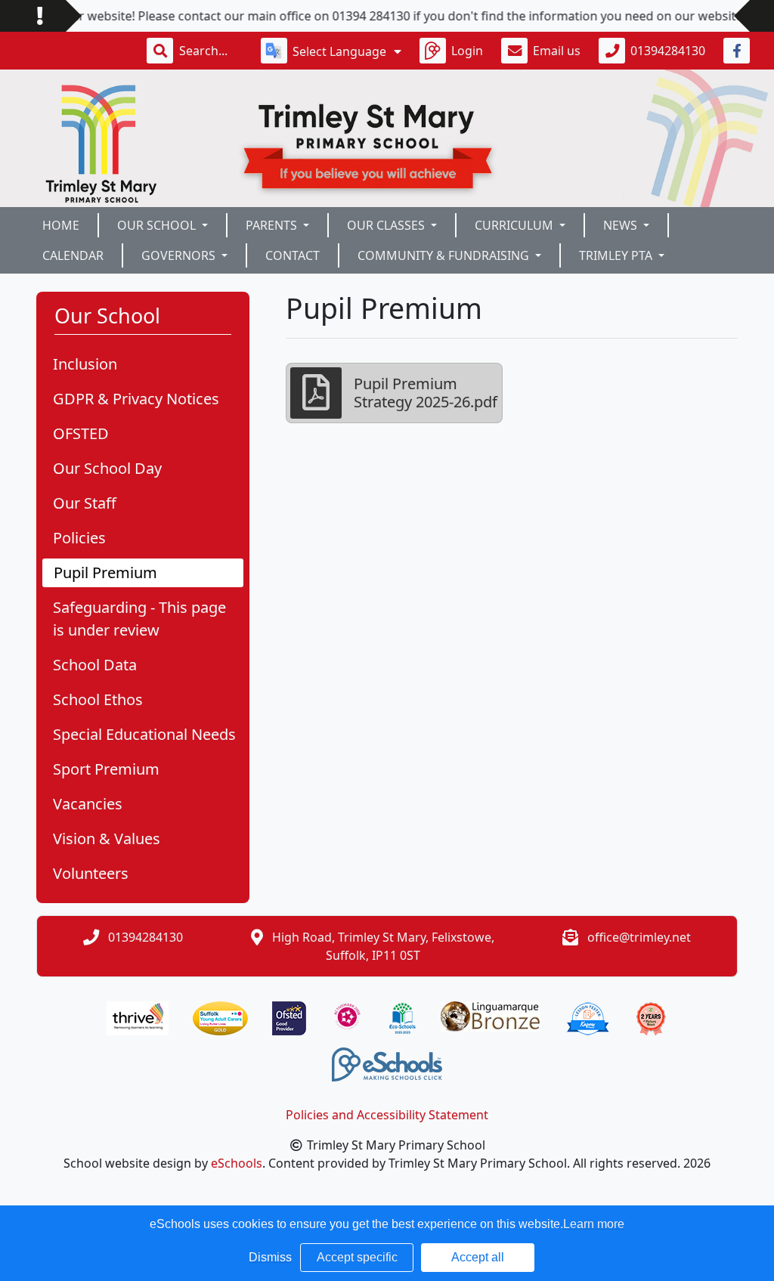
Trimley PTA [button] (617, 255)
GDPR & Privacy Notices (136, 398)
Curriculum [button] (515, 225)
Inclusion (85, 364)
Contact (292, 255)
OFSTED (81, 433)
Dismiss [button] (270, 1257)
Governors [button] (179, 255)
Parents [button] (273, 225)
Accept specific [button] (357, 1257)
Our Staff (84, 503)
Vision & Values (106, 838)
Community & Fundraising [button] (445, 255)
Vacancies (87, 804)
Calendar (73, 255)
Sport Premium (106, 769)
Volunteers (90, 873)
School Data (95, 664)
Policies (79, 538)
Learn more (593, 1224)
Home (60, 225)
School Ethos (98, 699)
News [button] (621, 225)
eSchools (236, 1163)
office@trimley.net (639, 937)
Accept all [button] (477, 1257)
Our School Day (107, 468)
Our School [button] (158, 225)
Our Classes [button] (387, 225)
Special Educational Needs (144, 734)
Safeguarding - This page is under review (139, 618)
